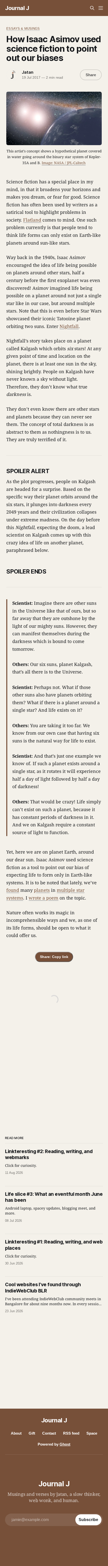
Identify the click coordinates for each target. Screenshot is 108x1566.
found (12, 890)
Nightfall (69, 326)
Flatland (32, 220)
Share (91, 75)
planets (42, 890)
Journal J (17, 8)
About (16, 1433)
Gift (32, 1433)
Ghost (65, 1444)
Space (91, 1433)
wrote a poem (43, 898)
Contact (49, 1433)
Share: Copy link (54, 957)
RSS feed (71, 1433)
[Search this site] (92, 8)
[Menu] (101, 8)
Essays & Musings (23, 28)
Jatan (27, 72)
